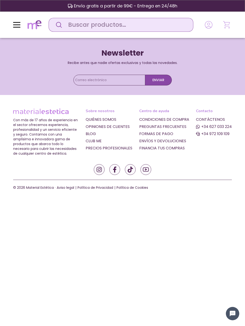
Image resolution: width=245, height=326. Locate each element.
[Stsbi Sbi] (99, 169)
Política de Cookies (132, 187)
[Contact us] (232, 313)
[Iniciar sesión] (208, 25)
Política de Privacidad (95, 187)
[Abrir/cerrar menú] (16, 25)
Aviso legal (65, 187)
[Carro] (227, 25)
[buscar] (58, 25)
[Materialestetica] (34, 24)
